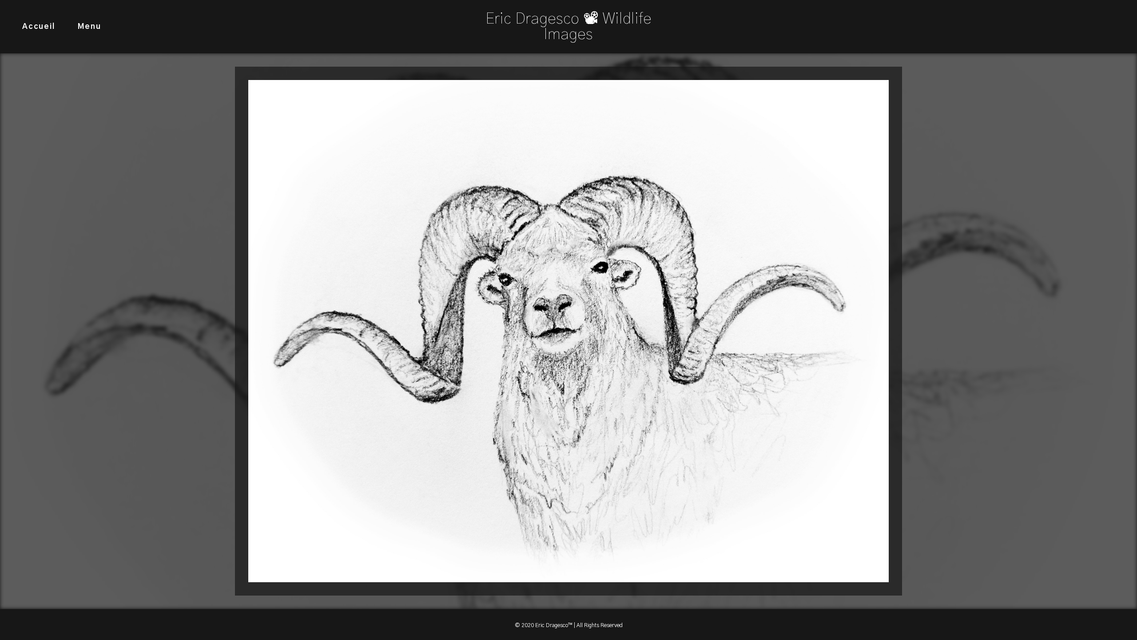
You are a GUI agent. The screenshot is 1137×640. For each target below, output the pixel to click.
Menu (89, 26)
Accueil (38, 26)
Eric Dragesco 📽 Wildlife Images (568, 26)
